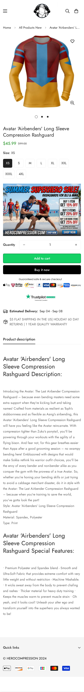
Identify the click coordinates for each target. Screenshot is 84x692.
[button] (76, 11)
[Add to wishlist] (72, 41)
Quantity (9, 244)
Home (7, 27)
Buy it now (42, 269)
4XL (21, 174)
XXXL (8, 174)
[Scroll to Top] (77, 670)
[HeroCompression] (42, 11)
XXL (63, 163)
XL (52, 163)
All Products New (30, 27)
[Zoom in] (72, 102)
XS (8, 163)
